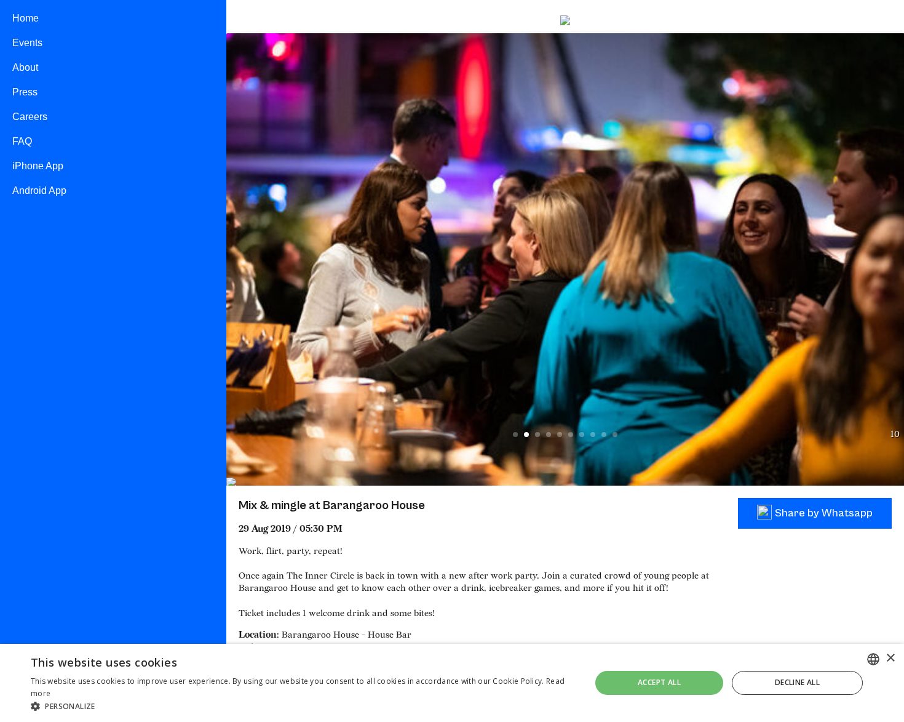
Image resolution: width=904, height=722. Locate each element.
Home (25, 18)
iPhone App (37, 166)
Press (25, 92)
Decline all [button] (797, 682)
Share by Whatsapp (824, 513)
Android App (39, 190)
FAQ (22, 141)
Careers (29, 116)
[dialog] (452, 683)
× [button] (890, 658)
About (25, 67)
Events (27, 43)
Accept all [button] (659, 682)
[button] (302, 706)
